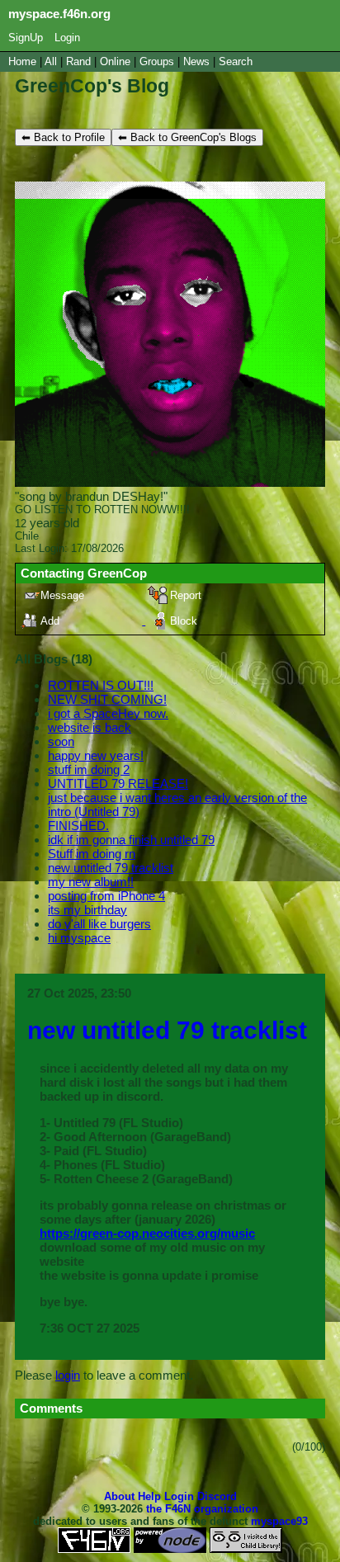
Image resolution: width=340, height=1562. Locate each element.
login (67, 1375)
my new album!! (91, 882)
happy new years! (96, 755)
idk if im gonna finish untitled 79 (131, 840)
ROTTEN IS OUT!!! (100, 685)
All (52, 61)
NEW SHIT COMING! (107, 699)
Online (115, 61)
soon (61, 741)
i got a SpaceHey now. (108, 713)
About (119, 1496)
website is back (89, 727)
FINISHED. (78, 826)
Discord (217, 1496)
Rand (78, 61)
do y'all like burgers (99, 924)
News (196, 61)
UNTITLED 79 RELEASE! (118, 783)
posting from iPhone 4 (106, 896)
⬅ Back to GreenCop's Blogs (187, 137)
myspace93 (279, 1521)
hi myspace (79, 938)
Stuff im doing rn (91, 854)
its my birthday (87, 910)
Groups (156, 61)
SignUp (25, 37)
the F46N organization (202, 1509)
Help (149, 1496)
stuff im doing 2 (89, 769)
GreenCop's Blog (92, 86)
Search (236, 61)
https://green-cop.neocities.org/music (147, 1233)
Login (67, 37)
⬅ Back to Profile (63, 137)
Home (22, 61)
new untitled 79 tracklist (110, 868)
